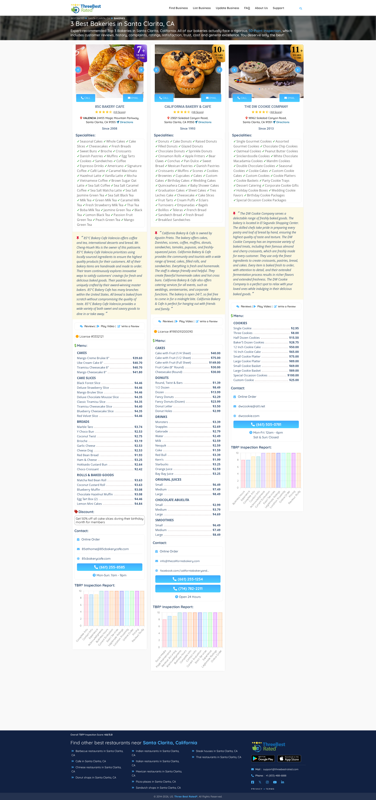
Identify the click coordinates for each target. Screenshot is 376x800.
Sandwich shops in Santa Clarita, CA (158, 787)
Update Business (227, 8)
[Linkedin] (282, 782)
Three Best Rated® (185, 796)
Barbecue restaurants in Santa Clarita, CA (97, 753)
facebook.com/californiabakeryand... (184, 570)
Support (278, 8)
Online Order (90, 539)
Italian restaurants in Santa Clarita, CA (155, 763)
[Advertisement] (188, 702)
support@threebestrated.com (280, 769)
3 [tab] (109, 88)
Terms (270, 789)
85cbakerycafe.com (96, 558)
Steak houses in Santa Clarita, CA (216, 751)
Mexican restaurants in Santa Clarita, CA (157, 773)
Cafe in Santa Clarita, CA (90, 761)
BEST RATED (78, 18)
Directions (126, 122)
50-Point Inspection (265, 30)
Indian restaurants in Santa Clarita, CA (155, 753)
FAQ (247, 8)
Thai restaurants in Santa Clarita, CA (218, 757)
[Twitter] (259, 782)
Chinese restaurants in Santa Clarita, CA (96, 769)
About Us (261, 8)
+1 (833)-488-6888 (276, 775)
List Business (202, 8)
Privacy (257, 789)
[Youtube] (275, 782)
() (119, 112)
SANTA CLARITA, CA (99, 18)
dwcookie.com (248, 416)
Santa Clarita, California (170, 743)
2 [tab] (106, 88)
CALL (87, 97)
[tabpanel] (109, 71)
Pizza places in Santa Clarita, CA (155, 781)
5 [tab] (115, 88)
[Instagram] (267, 782)
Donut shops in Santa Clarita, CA (95, 777)
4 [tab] (112, 88)
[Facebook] (252, 782)
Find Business (178, 8)
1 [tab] (103, 88)
